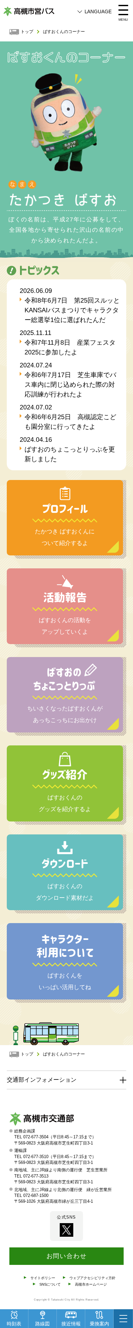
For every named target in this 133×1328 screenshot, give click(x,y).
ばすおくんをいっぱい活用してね (65, 981)
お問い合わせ (66, 1256)
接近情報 (71, 1323)
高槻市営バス (29, 11)
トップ (27, 31)
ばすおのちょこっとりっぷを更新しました (70, 454)
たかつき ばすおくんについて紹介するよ (65, 537)
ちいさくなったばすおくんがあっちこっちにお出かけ (65, 714)
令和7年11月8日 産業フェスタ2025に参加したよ (70, 347)
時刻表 (14, 1323)
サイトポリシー (42, 1278)
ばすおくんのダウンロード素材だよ (65, 892)
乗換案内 (99, 1323)
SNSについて (50, 1284)
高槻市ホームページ (91, 1284)
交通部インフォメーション (42, 1080)
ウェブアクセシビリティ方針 (92, 1278)
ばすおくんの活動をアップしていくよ (65, 626)
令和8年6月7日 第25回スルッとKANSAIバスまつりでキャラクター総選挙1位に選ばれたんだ (72, 310)
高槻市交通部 (41, 1120)
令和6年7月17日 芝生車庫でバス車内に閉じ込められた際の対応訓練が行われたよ (70, 384)
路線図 (42, 1323)
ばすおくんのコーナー (64, 31)
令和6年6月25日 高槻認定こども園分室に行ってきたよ (70, 421)
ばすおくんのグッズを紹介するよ (65, 803)
